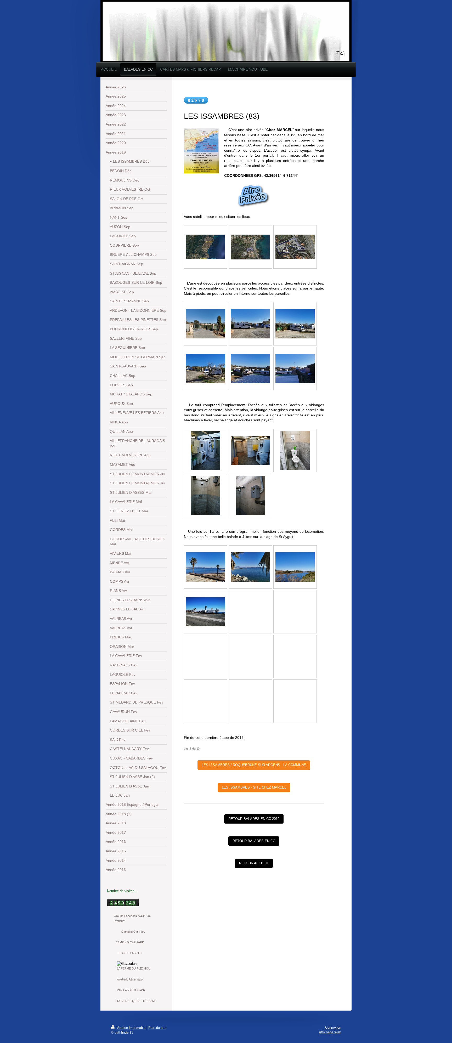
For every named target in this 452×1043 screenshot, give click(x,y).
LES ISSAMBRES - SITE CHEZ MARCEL (254, 787)
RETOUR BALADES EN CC (254, 841)
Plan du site (157, 1028)
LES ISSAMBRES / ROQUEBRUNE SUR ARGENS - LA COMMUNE (254, 765)
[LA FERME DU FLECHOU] (136, 963)
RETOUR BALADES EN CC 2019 (253, 819)
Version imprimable (131, 1028)
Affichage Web (330, 1032)
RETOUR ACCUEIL (254, 863)
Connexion (333, 1027)
